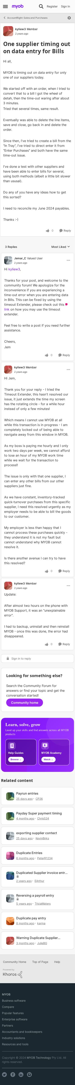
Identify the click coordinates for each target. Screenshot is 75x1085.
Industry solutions (13, 1038)
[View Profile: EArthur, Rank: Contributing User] (10, 876)
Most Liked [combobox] (60, 247)
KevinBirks (42, 838)
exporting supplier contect (36, 833)
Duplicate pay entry (31, 918)
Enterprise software (14, 1019)
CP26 (39, 798)
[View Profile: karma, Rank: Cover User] (10, 921)
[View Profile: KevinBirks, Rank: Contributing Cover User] (10, 836)
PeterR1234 (45, 858)
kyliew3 (20, 29)
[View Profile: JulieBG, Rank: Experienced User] (10, 941)
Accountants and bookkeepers (22, 1031)
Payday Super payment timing (39, 813)
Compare (8, 1006)
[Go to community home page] (18, 6)
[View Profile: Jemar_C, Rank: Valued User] (8, 260)
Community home (24, 703)
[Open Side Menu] (5, 6)
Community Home (14, 961)
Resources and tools (15, 1044)
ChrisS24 (43, 818)
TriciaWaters (43, 903)
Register (52, 6)
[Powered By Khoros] (37, 973)
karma (41, 923)
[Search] (41, 6)
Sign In (65, 6)
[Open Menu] (69, 18)
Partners (7, 1025)
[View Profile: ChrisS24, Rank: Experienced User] (10, 816)
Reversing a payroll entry (35, 895)
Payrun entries (27, 793)
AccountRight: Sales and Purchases (27, 17)
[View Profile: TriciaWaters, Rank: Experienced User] (10, 898)
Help (57, 961)
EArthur (39, 881)
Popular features (13, 1013)
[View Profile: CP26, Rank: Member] (10, 796)
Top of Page (40, 961)
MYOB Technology (39, 1057)
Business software (14, 1000)
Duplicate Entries (29, 853)
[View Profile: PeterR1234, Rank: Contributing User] (10, 856)
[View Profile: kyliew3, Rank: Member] (8, 31)
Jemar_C (20, 258)
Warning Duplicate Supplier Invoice (37, 938)
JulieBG (42, 943)
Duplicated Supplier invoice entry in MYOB (41, 873)
